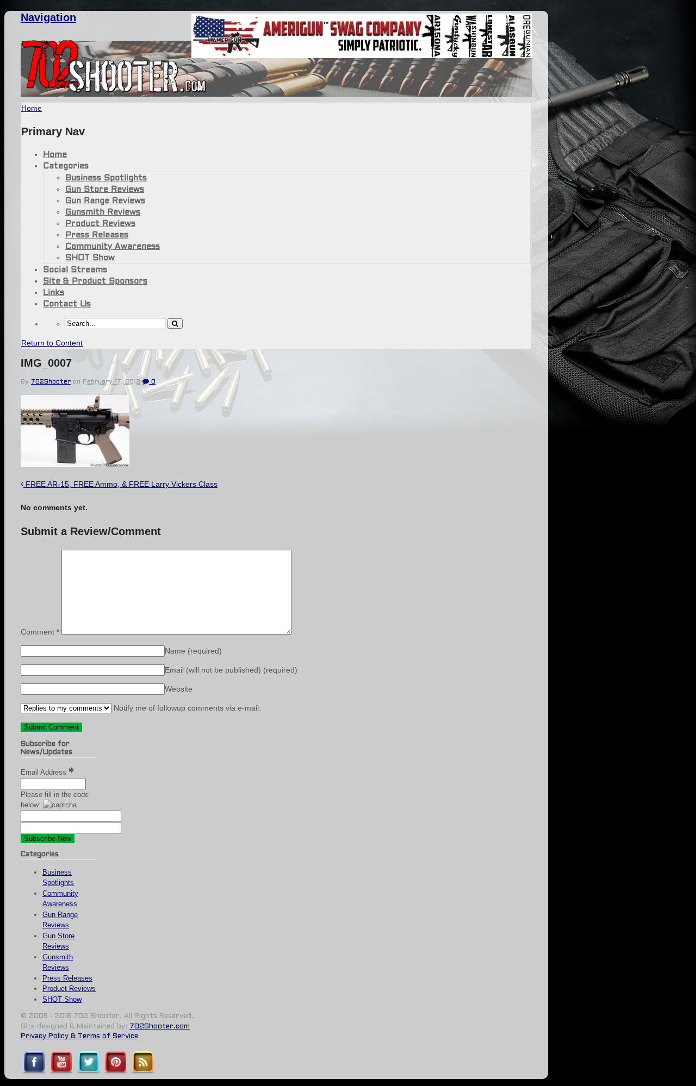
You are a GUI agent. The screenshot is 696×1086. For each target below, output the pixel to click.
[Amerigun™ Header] (361, 55)
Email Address (45, 772)
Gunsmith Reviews (102, 212)
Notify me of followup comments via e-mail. (186, 708)
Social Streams (75, 270)
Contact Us (67, 304)
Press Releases (96, 235)
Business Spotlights (106, 178)
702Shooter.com (159, 1027)
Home (55, 155)
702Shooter (51, 382)
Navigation (48, 17)
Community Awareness (112, 246)
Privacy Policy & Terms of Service (79, 1036)
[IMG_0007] (75, 464)
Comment (40, 631)
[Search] (175, 323)
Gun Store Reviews (104, 189)
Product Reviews (100, 224)
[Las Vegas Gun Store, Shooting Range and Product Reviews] (114, 90)
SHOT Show (90, 258)
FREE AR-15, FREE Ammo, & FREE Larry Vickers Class (120, 484)
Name (193, 650)
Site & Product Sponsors (95, 281)
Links (53, 293)
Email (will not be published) (231, 670)
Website (178, 689)
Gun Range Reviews (105, 201)
